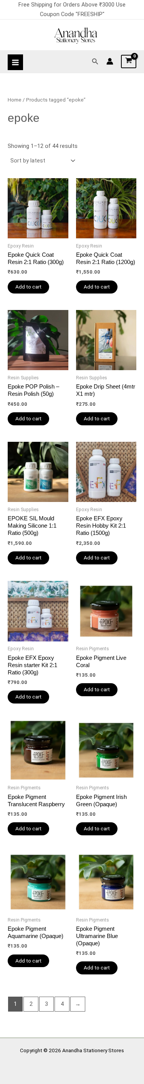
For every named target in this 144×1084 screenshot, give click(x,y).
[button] (95, 61)
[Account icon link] (109, 61)
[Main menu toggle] (15, 62)
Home (15, 100)
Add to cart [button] (28, 287)
